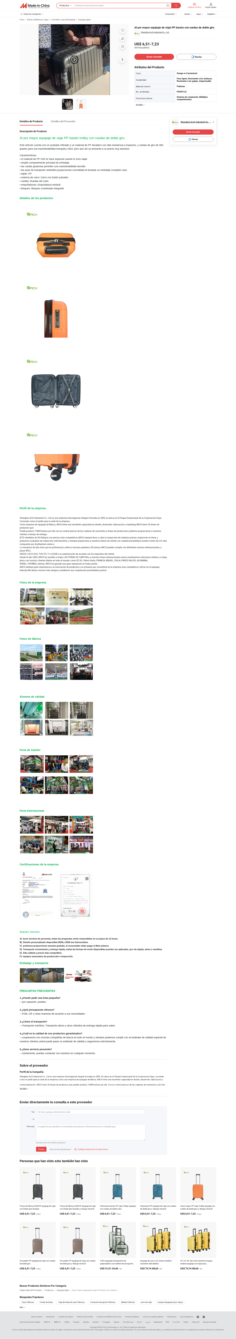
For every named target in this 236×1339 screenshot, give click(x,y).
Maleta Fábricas (128, 1302)
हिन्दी (167, 1322)
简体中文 (47, 1322)
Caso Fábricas (28, 1302)
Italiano (116, 1322)
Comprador (170, 14)
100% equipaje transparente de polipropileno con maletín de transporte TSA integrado (116, 1263)
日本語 (66, 1322)
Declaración (50, 1317)
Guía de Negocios (186, 1317)
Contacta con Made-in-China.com (109, 1317)
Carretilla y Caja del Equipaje (63, 19)
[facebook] (198, 1317)
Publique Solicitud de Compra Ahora (91, 1149)
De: (33, 1112)
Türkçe (185, 1322)
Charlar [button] (198, 57)
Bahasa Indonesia (209, 1322)
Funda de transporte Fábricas (102, 1302)
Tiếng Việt (195, 1322)
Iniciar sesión (210, 7)
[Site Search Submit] (176, 5)
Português (106, 1322)
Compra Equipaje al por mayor (170, 1302)
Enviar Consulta (154, 56)
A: (34, 1119)
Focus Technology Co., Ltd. (113, 1327)
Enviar (41, 1149)
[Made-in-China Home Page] (34, 5)
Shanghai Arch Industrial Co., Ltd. (155, 32)
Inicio (22, 19)
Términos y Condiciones (215, 1330)
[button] (167, 5)
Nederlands (158, 1322)
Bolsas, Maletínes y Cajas (37, 19)
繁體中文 (57, 1322)
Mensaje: (31, 1126)
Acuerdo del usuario (65, 1317)
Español (86, 1322)
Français (76, 1322)
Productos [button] (64, 5)
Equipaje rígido (84, 19)
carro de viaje (146, 1302)
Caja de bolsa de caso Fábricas (71, 1302)
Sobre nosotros (36, 1317)
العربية (148, 1322)
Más (22, 1307)
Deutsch (96, 1322)
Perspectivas (171, 1317)
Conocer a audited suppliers (153, 1317)
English (37, 1322)
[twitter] (204, 1317)
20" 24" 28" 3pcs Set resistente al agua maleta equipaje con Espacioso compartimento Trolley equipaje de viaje (196, 1263)
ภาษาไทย (176, 1322)
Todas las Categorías (32, 14)
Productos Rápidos (132, 1317)
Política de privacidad (85, 1317)
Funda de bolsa (46, 1302)
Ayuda (187, 14)
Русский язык (128, 1322)
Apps (198, 14)
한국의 (139, 1322)
